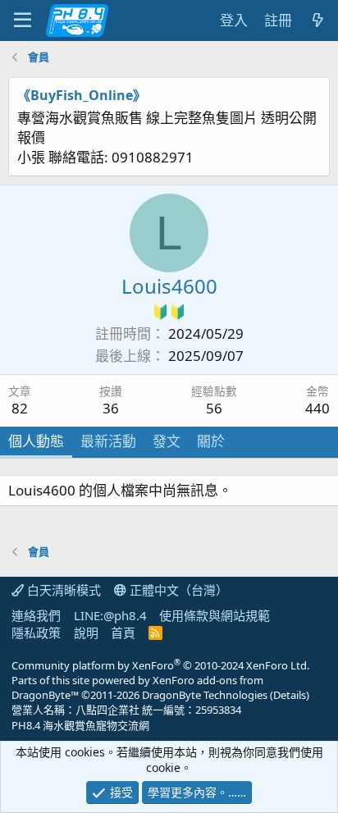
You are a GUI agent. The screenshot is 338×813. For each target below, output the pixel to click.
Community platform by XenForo (160, 665)
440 (317, 408)
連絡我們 (36, 615)
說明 (86, 632)
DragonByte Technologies (204, 694)
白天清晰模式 (62, 590)
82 (19, 408)
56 (214, 408)
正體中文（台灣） (177, 590)
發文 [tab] (166, 441)
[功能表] (22, 20)
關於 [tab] (211, 441)
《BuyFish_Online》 (81, 95)
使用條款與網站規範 (214, 615)
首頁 (123, 632)
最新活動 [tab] (108, 441)
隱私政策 (36, 632)
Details (289, 694)
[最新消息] (317, 20)
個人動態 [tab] (36, 441)
